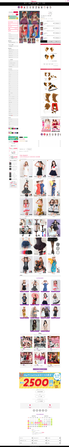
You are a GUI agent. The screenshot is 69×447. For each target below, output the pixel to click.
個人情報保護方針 (36, 440)
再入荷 (10, 30)
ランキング (10, 26)
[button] (40, 126)
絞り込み (29, 149)
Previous (20, 24)
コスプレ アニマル (32, 156)
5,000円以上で (30, 407)
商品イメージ (57, 41)
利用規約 (48, 440)
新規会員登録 (40, 391)
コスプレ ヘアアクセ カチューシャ (24, 156)
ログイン (39, 396)
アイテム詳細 (50, 41)
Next (38, 24)
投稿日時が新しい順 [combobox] (22, 149)
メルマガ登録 (13, 143)
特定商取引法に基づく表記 (23, 440)
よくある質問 (11, 141)
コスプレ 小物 (37, 156)
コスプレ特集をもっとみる (39, 369)
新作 (9, 28)
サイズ (44, 41)
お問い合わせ (16, 141)
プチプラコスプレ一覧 (12, 42)
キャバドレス (10, 119)
